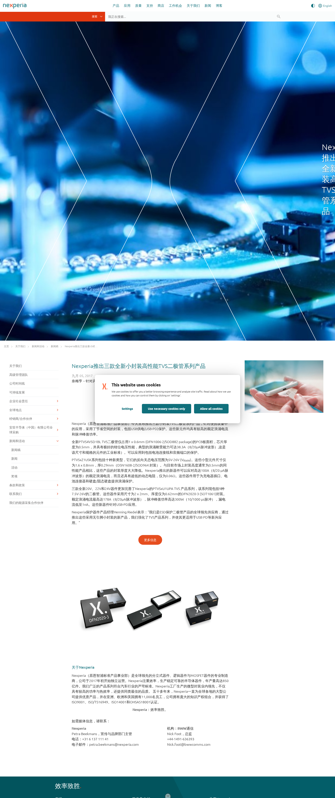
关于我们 (193, 5)
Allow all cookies (211, 408)
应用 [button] (127, 5)
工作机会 (175, 5)
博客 (219, 5)
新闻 (208, 5)
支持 (149, 5)
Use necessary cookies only (166, 408)
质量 (138, 5)
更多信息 (150, 540)
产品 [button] (116, 5)
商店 (161, 5)
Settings (127, 408)
